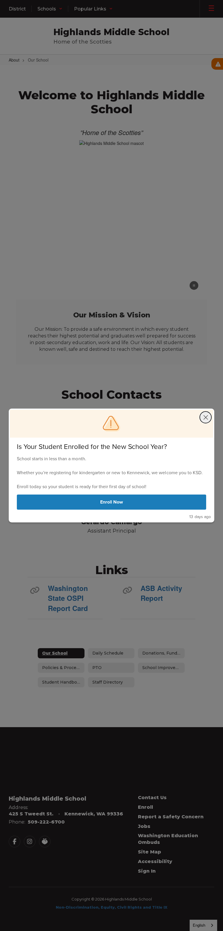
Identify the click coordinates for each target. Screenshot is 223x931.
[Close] (205, 417)
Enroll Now (111, 502)
